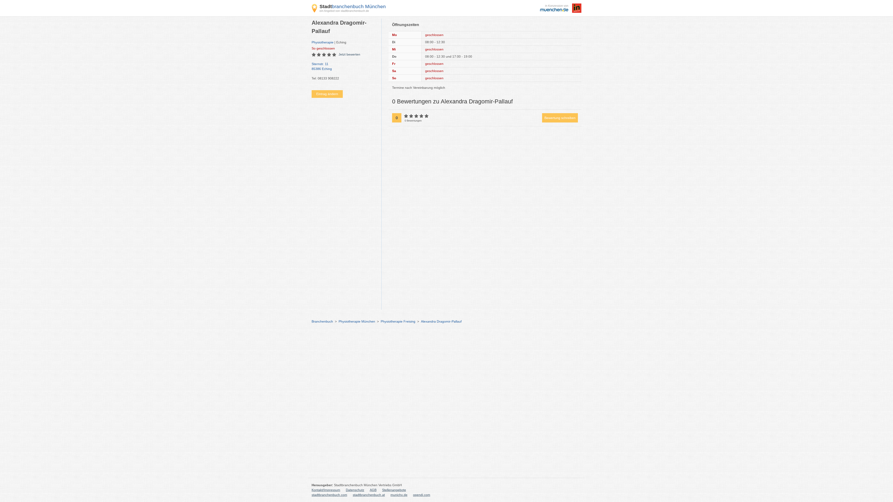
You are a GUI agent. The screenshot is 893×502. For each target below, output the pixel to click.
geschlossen (323, 48)
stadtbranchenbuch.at (369, 495)
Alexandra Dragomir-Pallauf (441, 321)
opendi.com (421, 495)
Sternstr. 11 (322, 66)
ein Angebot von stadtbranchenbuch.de (344, 11)
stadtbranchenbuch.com (329, 495)
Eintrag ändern (327, 94)
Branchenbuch (322, 321)
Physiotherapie (322, 42)
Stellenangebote (394, 490)
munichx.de (398, 495)
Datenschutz (355, 490)
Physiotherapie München (357, 321)
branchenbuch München (353, 6)
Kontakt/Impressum (326, 490)
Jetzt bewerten (349, 54)
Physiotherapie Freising (398, 321)
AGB (373, 490)
